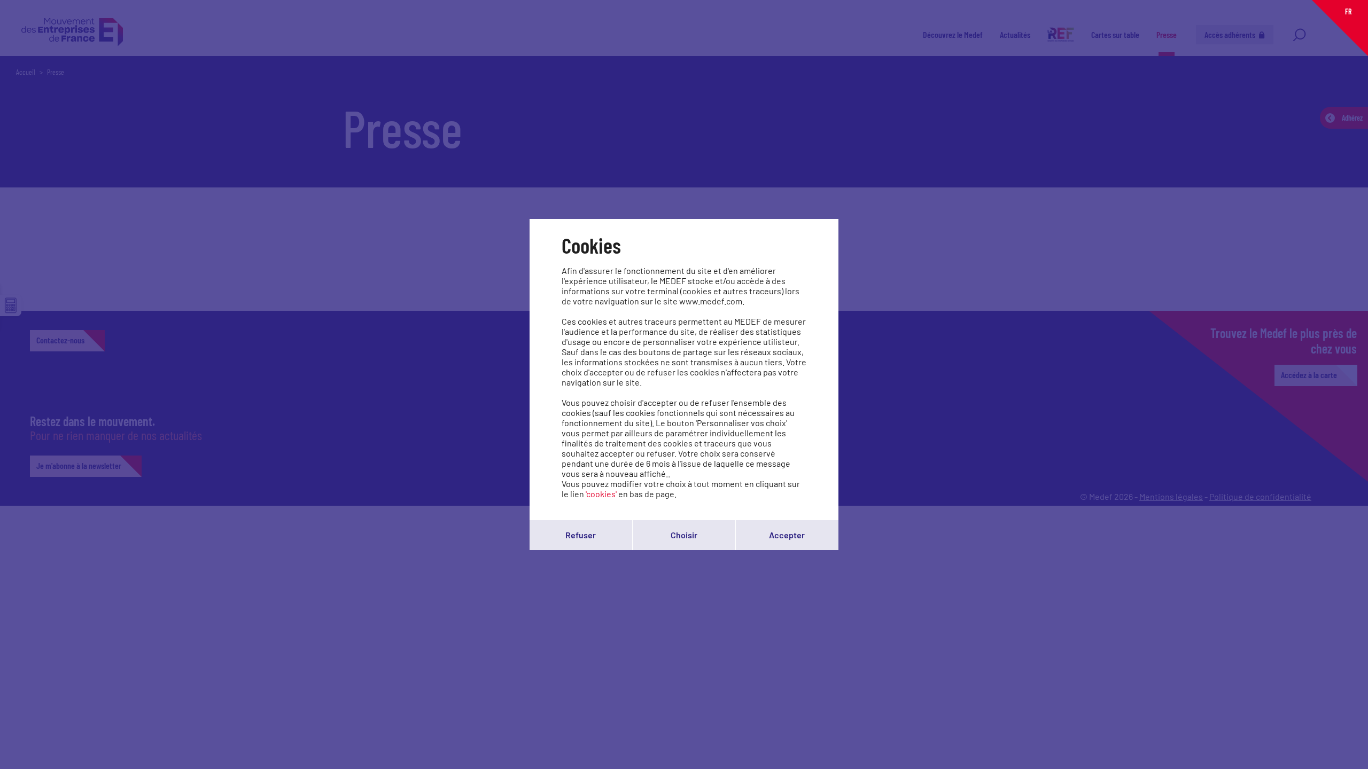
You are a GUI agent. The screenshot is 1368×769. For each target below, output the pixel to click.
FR (1348, 11)
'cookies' (601, 494)
